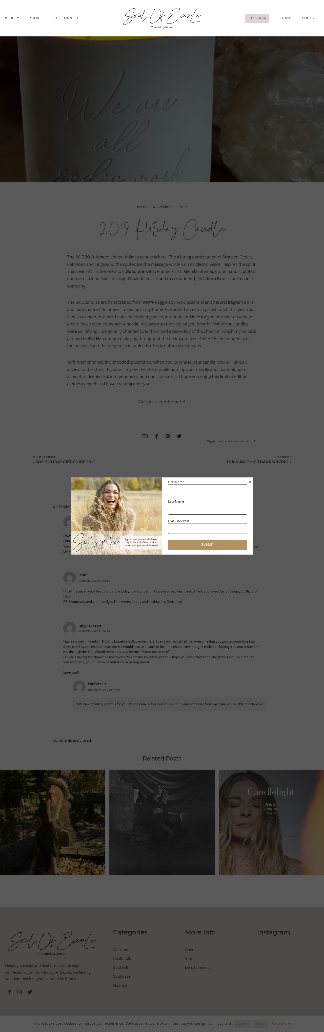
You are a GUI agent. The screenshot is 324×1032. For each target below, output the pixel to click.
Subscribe (257, 18)
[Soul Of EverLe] (162, 17)
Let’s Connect (65, 18)
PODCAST (310, 18)
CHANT (286, 18)
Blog (10, 18)
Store (35, 18)
